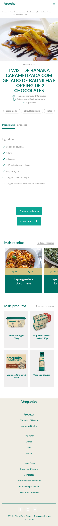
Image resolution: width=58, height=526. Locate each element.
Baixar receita (27, 221)
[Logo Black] (9, 3)
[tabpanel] (29, 164)
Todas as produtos (45, 306)
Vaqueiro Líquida (29, 426)
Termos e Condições (29, 492)
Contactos (29, 475)
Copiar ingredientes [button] (29, 211)
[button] (54, 4)
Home (4, 12)
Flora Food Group (29, 469)
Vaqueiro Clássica (29, 420)
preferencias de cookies (29, 481)
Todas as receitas (45, 243)
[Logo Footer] (29, 401)
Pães (29, 448)
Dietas (29, 442)
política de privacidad (29, 486)
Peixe (29, 453)
